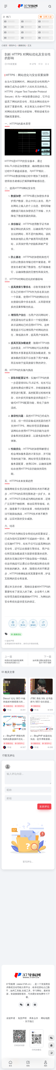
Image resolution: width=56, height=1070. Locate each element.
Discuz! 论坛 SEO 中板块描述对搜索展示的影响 (14, 701)
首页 (5, 45)
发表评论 (44, 806)
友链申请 (10, 1018)
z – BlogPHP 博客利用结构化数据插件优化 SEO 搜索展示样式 (14, 739)
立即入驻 (47, 16)
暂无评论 (10, 755)
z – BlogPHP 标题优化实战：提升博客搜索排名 (41, 739)
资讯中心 (12, 45)
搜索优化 (22, 45)
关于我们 (29, 1021)
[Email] (35, 1004)
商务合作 (33, 1018)
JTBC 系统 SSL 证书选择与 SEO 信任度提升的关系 (41, 701)
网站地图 (45, 1018)
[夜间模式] (51, 1053)
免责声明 (22, 1018)
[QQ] (28, 1004)
